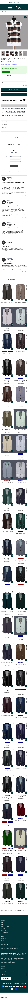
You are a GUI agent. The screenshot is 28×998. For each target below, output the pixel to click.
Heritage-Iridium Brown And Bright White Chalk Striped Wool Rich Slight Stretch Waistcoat (7, 302)
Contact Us (3, 938)
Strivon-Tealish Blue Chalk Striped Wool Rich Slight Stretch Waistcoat (21, 717)
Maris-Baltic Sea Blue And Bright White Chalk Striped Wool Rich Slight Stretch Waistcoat (20, 507)
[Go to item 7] (25, 53)
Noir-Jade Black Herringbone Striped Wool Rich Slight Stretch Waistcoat (7, 380)
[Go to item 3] (8, 53)
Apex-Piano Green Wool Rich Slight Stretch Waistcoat (7, 903)
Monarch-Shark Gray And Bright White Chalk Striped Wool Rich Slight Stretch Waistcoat (20, 560)
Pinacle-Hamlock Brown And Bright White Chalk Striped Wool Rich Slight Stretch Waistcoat (7, 429)
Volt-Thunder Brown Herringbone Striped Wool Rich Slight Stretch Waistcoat (21, 351)
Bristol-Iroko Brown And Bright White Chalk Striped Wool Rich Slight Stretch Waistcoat (20, 664)
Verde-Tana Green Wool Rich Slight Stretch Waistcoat (20, 850)
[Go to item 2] (3, 53)
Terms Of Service (4, 932)
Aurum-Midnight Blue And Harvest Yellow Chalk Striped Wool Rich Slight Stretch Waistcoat (7, 744)
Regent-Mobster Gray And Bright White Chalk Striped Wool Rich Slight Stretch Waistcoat (20, 404)
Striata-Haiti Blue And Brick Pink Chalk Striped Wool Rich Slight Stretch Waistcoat (7, 824)
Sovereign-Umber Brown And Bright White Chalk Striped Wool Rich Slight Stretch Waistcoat (20, 380)
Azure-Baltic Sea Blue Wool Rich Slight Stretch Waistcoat (21, 877)
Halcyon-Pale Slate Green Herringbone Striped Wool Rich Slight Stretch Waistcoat (21, 638)
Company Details (5, 132)
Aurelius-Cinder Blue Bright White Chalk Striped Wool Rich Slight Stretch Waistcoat (7, 662)
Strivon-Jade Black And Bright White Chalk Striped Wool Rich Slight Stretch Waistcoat (20, 586)
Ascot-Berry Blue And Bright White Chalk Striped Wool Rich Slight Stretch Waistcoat (20, 744)
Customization (5, 121)
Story (3, 105)
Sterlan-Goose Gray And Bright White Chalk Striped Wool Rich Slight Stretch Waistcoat (20, 482)
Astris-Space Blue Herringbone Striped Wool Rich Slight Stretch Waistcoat (7, 353)
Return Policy (4, 130)
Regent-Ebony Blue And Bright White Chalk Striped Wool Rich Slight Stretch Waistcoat (20, 768)
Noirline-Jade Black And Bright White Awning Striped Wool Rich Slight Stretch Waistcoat (7, 689)
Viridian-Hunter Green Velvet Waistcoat (7, 850)
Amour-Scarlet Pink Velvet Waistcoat (21, 820)
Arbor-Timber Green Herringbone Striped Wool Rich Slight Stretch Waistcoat (21, 533)
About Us (3, 920)
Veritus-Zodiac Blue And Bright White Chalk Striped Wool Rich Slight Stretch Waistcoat (7, 586)
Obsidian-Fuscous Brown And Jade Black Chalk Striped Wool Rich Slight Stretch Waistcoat (21, 302)
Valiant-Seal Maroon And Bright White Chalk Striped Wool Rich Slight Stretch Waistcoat (7, 715)
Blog (2, 922)
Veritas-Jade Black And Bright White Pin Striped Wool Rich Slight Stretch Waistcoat (21, 691)
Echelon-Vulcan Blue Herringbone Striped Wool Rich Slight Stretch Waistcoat (7, 558)
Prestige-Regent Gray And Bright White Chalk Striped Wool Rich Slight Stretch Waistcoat (7, 482)
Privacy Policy (3, 930)
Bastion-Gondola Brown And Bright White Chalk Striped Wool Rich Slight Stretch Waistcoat (7, 531)
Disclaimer (4, 127)
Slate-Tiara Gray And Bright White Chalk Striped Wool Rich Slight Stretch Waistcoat (20, 327)
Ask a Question (14, 166)
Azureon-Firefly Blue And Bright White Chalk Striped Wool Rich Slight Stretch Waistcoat (20, 795)
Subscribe (6, 978)
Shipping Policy (4, 928)
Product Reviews (14, 144)
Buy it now (14, 94)
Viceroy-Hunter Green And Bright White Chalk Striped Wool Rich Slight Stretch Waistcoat (7, 770)
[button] (13, 155)
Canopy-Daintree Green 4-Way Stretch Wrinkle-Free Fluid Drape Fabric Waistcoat (7, 611)
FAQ (2, 924)
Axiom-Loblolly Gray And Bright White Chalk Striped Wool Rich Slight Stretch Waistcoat (20, 456)
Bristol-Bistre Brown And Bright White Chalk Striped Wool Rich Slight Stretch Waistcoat (7, 404)
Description (4, 119)
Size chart (25, 80)
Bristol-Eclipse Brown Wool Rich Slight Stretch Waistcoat (7, 877)
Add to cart (14, 89)
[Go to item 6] (21, 53)
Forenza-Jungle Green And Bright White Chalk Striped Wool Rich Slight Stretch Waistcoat (7, 507)
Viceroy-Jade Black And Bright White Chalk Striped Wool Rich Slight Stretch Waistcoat (7, 797)
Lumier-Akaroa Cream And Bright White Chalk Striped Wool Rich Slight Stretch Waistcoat (7, 454)
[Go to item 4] (12, 53)
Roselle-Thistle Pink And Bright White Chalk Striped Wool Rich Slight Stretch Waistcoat (7, 327)
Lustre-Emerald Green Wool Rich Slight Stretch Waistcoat (20, 903)
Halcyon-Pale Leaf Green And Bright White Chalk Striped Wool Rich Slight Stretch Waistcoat (21, 429)
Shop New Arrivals (3, 997)
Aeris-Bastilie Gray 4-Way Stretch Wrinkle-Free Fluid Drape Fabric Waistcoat (7, 636)
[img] (14, 177)
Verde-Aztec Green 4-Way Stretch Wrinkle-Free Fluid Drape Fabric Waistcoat (20, 611)
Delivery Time (4, 124)
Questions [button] (16, 171)
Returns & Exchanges (5, 926)
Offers (2, 940)
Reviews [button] (9, 171)
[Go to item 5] (16, 53)
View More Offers (6, 71)
